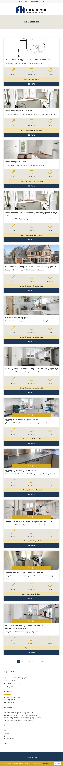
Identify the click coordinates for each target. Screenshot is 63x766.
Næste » (42, 662)
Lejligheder (7, 733)
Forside (6, 731)
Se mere (31, 84)
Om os (6, 741)
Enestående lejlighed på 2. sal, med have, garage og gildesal (22, 718)
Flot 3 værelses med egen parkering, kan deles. (18, 713)
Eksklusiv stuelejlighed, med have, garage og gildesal (20, 715)
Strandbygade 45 (9, 702)
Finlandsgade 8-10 (9, 700)
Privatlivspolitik (9, 687)
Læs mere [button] (46, 763)
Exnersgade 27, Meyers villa (12, 697)
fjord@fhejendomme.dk (13, 684)
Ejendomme (7, 736)
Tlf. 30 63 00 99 (10, 681)
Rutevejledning (32, 757)
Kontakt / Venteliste (10, 738)
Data (5, 743)
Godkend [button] (57, 763)
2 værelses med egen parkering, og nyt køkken (18, 720)
